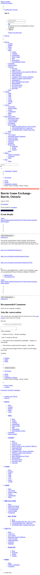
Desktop (6, 358)
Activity (6, 105)
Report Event (8, 275)
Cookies (6, 387)
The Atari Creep (16, 87)
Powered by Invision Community (10, 390)
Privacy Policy (8, 385)
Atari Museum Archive (18, 62)
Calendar (14, 53)
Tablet (6, 360)
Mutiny (10, 45)
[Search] (1, 168)
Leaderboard (15, 55)
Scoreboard (11, 123)
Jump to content (5, 1)
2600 (9, 93)
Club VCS (7, 133)
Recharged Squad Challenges (16, 136)
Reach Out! (11, 144)
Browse (6, 42)
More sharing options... (7, 235)
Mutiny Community (14, 154)
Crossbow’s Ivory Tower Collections (22, 77)
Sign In (11, 29)
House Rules (15, 60)
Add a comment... (6, 331)
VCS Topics (11, 135)
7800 (9, 96)
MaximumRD (16, 83)
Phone (6, 361)
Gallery (14, 52)
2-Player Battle (12, 121)
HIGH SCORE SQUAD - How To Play (24, 126)
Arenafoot (14, 207)
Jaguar (10, 100)
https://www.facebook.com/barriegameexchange (15, 256)
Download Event (9, 277)
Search (10, 110)
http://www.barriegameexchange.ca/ (11, 250)
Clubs (10, 48)
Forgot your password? (15, 32)
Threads (14, 149)
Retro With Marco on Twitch (20, 82)
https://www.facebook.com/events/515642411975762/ (16, 262)
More (9, 50)
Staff (13, 58)
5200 (9, 95)
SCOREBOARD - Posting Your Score (23, 130)
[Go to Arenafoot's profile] (4, 204)
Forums (10, 43)
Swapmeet (11, 63)
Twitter (14, 148)
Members (11, 143)
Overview (11, 141)
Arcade (10, 101)
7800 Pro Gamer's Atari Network (21, 78)
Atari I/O (14, 68)
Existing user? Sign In (11, 9)
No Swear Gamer (17, 85)
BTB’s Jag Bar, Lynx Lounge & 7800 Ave (24, 72)
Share (2, 218)
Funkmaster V (16, 80)
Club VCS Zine (12, 138)
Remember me (12, 26)
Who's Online (16, 57)
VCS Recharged (13, 120)
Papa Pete (15, 88)
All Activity (11, 106)
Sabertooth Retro (17, 73)
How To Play (12, 125)
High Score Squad (9, 116)
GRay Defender (16, 75)
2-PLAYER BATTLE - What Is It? (22, 128)
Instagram (15, 146)
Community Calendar (7, 210)
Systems (6, 91)
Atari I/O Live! (16, 70)
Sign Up (6, 36)
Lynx (9, 98)
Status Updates (12, 65)
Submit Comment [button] (10, 368)
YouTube (11, 67)
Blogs (10, 47)
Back (9, 405)
